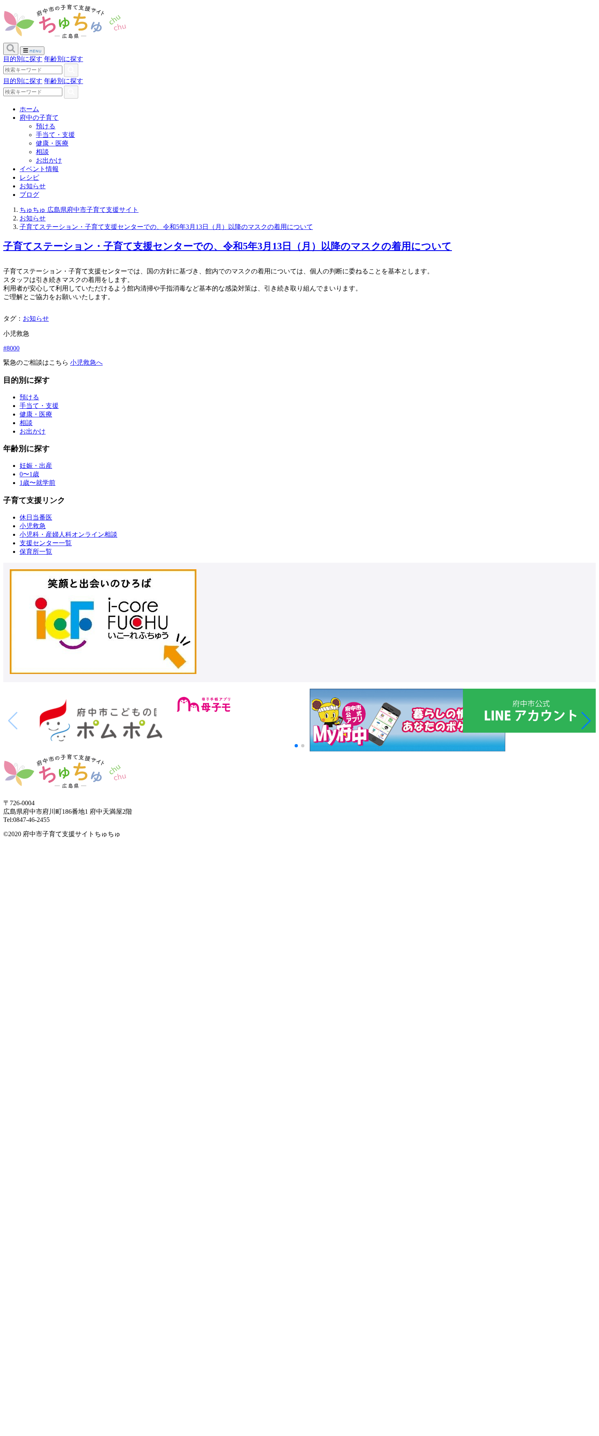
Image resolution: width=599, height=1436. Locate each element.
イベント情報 (39, 168)
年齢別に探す (63, 58)
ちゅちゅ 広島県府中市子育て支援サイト (79, 209)
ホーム (29, 109)
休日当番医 (36, 517)
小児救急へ (86, 362)
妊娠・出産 (36, 465)
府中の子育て (39, 117)
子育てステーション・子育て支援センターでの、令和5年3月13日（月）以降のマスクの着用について (166, 226)
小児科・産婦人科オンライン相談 (68, 534)
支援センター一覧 (46, 543)
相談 (42, 151)
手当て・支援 (55, 134)
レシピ (29, 177)
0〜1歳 (29, 474)
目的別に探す (22, 58)
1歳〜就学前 (37, 482)
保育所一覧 (36, 551)
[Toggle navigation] (32, 50)
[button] (586, 721)
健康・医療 (52, 143)
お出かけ (49, 160)
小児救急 (33, 525)
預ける (45, 126)
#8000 (11, 348)
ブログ (29, 194)
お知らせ (33, 186)
